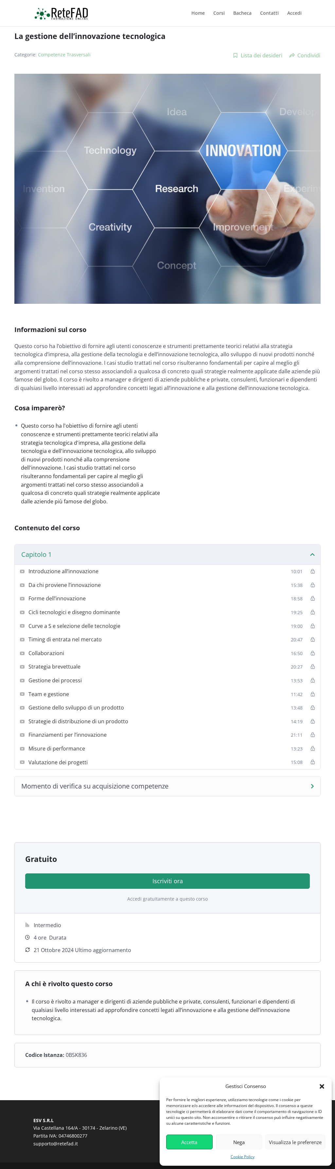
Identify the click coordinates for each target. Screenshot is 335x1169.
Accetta (189, 1142)
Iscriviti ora (167, 881)
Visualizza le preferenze (295, 1142)
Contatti (269, 13)
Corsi (219, 13)
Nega (239, 1142)
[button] (322, 1086)
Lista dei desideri (261, 55)
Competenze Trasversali (64, 54)
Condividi (308, 55)
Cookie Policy (243, 1156)
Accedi (294, 13)
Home (198, 13)
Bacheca (242, 13)
